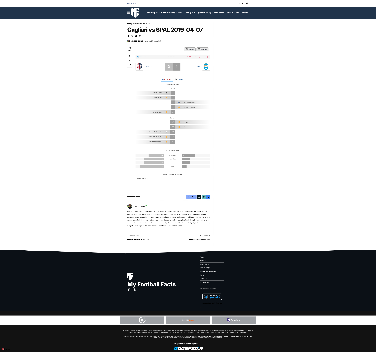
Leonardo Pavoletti (155, 132)
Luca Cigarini (157, 112)
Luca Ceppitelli (157, 97)
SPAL (199, 67)
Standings (204, 49)
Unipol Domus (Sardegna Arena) (196, 57)
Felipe (186, 122)
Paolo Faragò (157, 92)
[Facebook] (240, 3)
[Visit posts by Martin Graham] (128, 41)
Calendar (191, 49)
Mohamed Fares (189, 127)
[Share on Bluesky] (136, 36)
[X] (242, 3)
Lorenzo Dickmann (190, 107)
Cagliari (148, 67)
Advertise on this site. (212, 303)
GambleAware (234, 332)
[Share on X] (132, 36)
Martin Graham (137, 41)
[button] (247, 3)
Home (129, 24)
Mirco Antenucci (189, 102)
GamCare (244, 332)
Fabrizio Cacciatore (155, 141)
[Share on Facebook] (128, 36)
